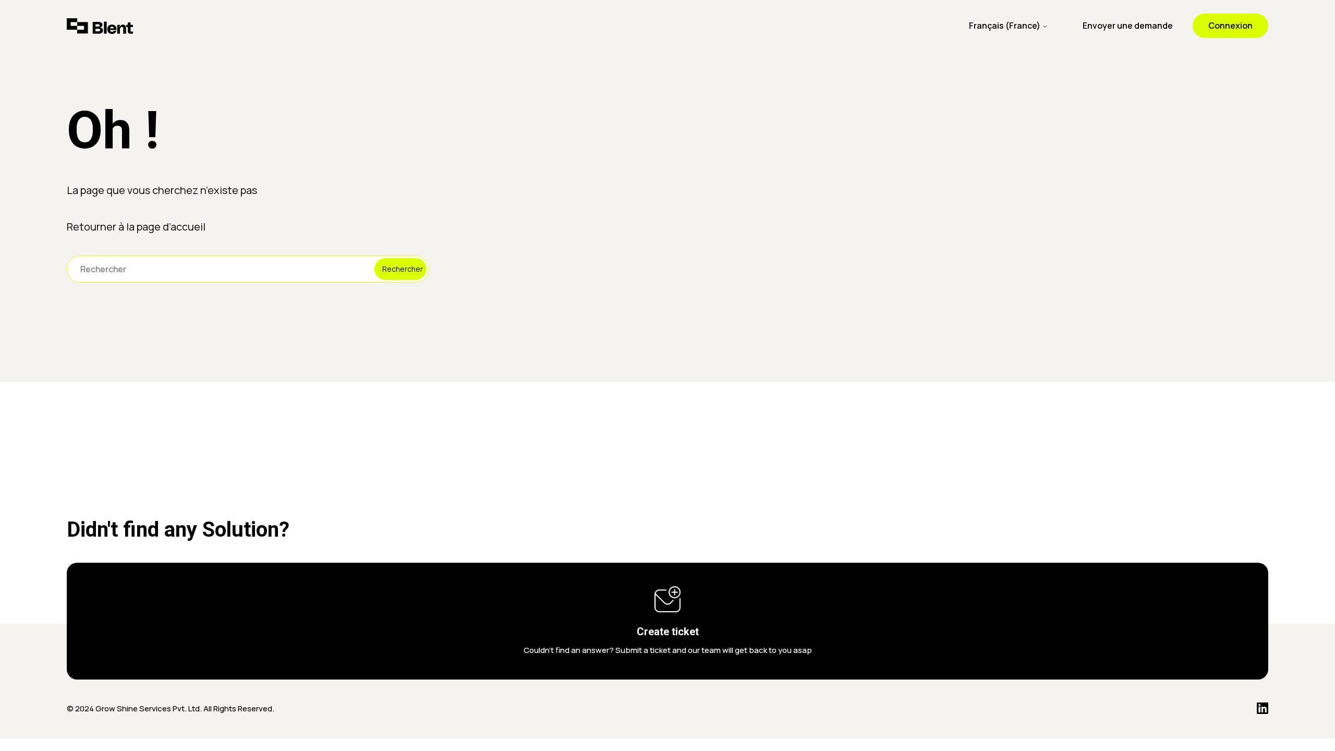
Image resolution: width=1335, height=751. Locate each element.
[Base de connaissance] (100, 26)
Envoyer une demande (1128, 25)
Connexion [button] (1230, 25)
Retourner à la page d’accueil (136, 227)
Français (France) (1005, 25)
